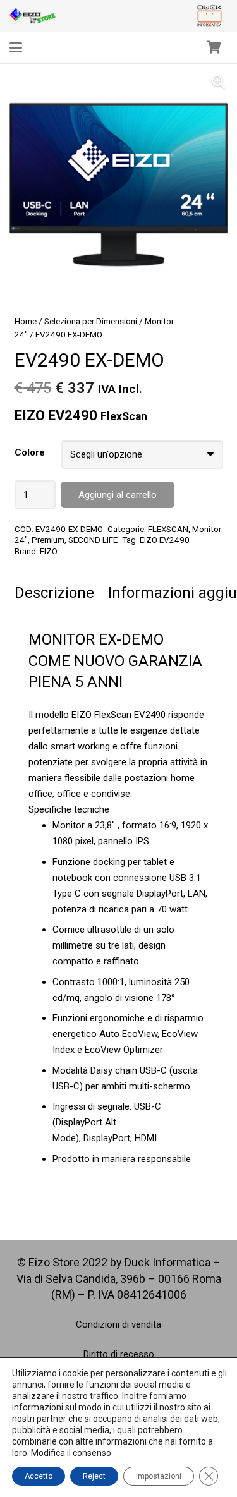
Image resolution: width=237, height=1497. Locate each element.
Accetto (38, 1476)
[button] (16, 47)
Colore (30, 452)
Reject (94, 1476)
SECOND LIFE (93, 540)
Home (26, 321)
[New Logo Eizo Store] (32, 15)
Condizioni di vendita (118, 1324)
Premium (48, 540)
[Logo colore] (209, 15)
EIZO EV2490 (165, 540)
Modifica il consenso (71, 1453)
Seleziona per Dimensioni (90, 321)
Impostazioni (158, 1476)
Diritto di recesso (118, 1354)
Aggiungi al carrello (117, 494)
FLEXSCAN (168, 529)
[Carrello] (214, 47)
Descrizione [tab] (54, 593)
